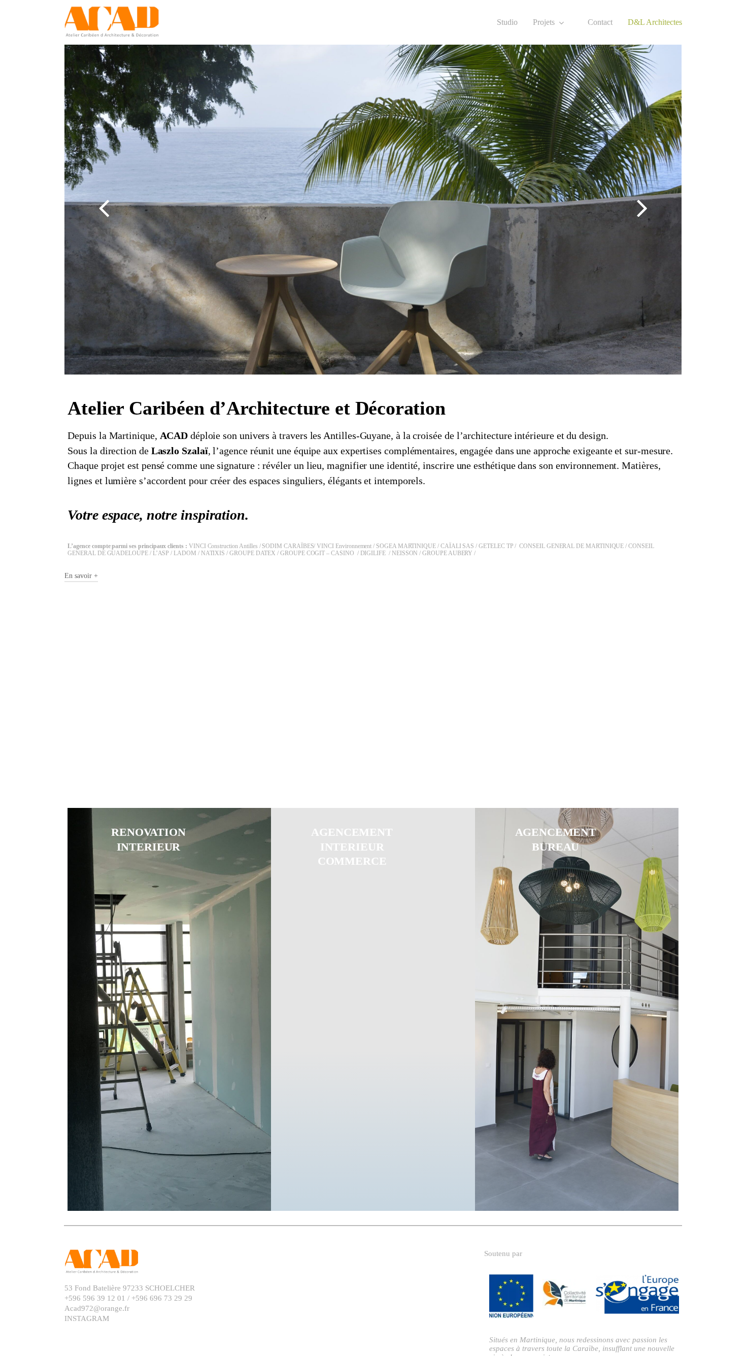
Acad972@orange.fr (96, 1308)
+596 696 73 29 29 (160, 1298)
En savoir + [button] (81, 576)
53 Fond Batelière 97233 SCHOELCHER (129, 1288)
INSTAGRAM (86, 1318)
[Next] (661, 208)
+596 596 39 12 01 (95, 1298)
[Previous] (84, 208)
